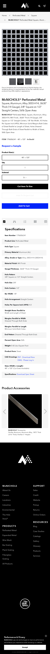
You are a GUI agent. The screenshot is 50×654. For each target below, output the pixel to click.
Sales (35, 490)
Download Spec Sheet (25, 374)
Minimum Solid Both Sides (15, 329)
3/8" (14, 283)
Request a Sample (11, 146)
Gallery (36, 541)
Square (34, 15)
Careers (5, 495)
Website (36, 500)
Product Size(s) (8, 152)
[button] (25, 52)
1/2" (17, 288)
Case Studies (38, 531)
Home (4, 15)
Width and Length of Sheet (15, 313)
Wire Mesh (7, 540)
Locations (6, 500)
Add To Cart (24, 206)
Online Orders (39, 515)
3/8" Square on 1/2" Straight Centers (19, 277)
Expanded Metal (9, 535)
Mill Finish (22, 263)
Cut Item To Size (25, 186)
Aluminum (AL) (25, 252)
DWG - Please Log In (26, 360)
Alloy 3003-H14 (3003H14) (32, 258)
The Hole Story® (6, 517)
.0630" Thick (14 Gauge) (29, 269)
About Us (6, 490)
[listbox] (25, 82)
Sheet (19, 351)
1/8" (15, 294)
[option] (12, 81)
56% (22, 340)
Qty (3, 163)
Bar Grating (7, 545)
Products (37, 551)
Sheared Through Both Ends (16, 321)
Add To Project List (25, 195)
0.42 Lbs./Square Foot (19, 346)
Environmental (8, 510)
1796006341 (21, 235)
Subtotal (5, 173)
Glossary (36, 546)
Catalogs (37, 536)
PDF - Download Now (26, 357)
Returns (36, 510)
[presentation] (4, 411)
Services (36, 556)
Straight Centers (27, 299)
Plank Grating (8, 550)
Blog (35, 526)
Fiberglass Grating (6, 557)
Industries (6, 505)
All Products (7, 564)
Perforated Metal (19, 15)
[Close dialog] (46, 636)
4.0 (30, 305)
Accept (25, 647)
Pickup (36, 505)
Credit (35, 495)
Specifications (15, 229)
